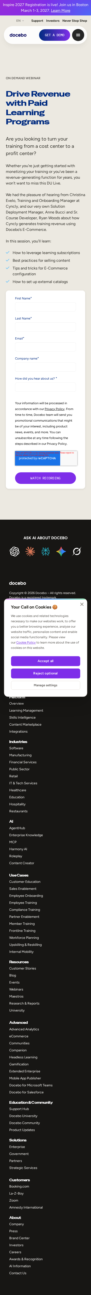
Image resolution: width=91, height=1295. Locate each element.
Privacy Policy (55, 409)
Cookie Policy (26, 642)
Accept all (45, 661)
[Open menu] (78, 35)
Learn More (60, 10)
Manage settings (45, 685)
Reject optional (45, 673)
